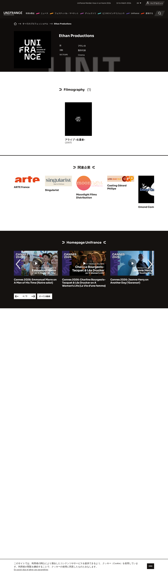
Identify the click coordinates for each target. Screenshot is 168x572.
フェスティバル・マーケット (67, 13)
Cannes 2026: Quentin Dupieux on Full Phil (139, 281)
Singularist (52, 190)
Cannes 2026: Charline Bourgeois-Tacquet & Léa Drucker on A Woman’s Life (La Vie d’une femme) (43, 282)
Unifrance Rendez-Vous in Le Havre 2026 (94, 3)
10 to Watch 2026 (123, 3)
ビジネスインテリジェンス (113, 13)
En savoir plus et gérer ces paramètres (31, 569)
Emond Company (149, 207)
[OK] (150, 566)
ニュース (44, 13)
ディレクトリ (90, 13)
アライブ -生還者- (75, 139)
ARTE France (22, 187)
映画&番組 (30, 13)
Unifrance (135, 13)
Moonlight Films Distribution (86, 196)
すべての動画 (44, 296)
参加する (149, 13)
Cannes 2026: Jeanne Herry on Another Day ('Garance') (89, 281)
